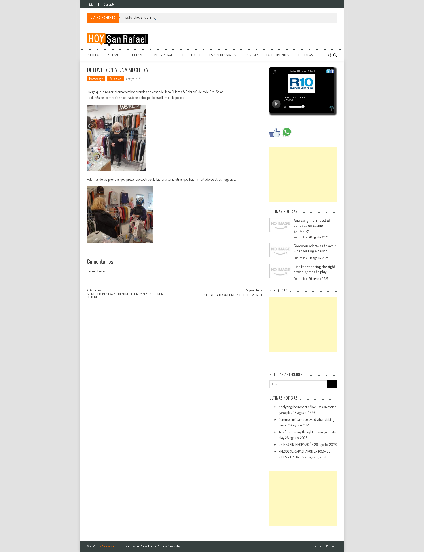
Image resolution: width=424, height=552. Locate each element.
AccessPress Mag (169, 546)
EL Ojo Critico (191, 55)
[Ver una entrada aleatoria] (329, 55)
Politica (93, 55)
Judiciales (138, 55)
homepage (96, 79)
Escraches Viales (222, 55)
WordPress (140, 546)
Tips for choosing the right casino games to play (155, 17)
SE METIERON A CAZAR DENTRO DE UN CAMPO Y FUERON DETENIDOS (125, 296)
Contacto (109, 4)
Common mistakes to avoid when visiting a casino (315, 248)
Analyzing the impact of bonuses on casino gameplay (312, 225)
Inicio (90, 4)
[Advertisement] (303, 174)
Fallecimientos (277, 55)
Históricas (305, 55)
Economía (251, 55)
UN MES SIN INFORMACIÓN (296, 444)
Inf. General (163, 55)
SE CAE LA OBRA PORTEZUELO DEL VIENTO (233, 295)
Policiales (114, 55)
